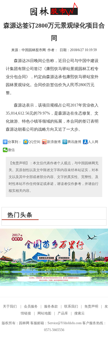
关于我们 (10, 306)
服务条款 (51, 306)
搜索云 (79, 313)
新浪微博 (54, 142)
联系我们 (71, 306)
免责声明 (91, 306)
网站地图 (44, 313)
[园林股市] (54, 15)
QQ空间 (34, 142)
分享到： (15, 142)
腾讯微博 (74, 142)
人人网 (93, 142)
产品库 (63, 313)
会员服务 (31, 306)
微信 (11, 150)
